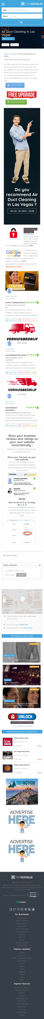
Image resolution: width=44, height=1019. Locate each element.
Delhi (22, 969)
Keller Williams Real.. (21, 738)
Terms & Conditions (22, 943)
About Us (22, 937)
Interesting (12, 320)
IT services (22, 1009)
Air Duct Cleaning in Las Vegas (22, 723)
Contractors (22, 1001)
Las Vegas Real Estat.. (22, 751)
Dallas (22, 980)
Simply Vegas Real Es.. (22, 765)
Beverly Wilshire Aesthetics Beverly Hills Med (21, 703)
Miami (22, 977)
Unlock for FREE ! (16, 85)
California (22, 966)
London (22, 953)
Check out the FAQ (22, 929)
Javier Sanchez (11, 296)
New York (22, 955)
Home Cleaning (22, 1004)
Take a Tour (22, 934)
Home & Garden (11, 555)
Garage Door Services (22, 987)
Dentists (22, 993)
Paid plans (14, 246)
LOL (24, 320)
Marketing (22, 996)
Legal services (22, 1012)
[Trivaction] (22, 792)
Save (6, 45)
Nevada (13, 54)
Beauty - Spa (9, 655)
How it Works (22, 926)
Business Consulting (22, 990)
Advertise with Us (22, 923)
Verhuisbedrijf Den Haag (15, 355)
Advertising (22, 1007)
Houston (22, 964)
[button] (5, 29)
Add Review (9, 39)
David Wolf (9, 401)
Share (15, 45)
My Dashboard (22, 918)
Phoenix (22, 974)
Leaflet (39, 613)
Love (33, 320)
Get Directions (12, 619)
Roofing (22, 1015)
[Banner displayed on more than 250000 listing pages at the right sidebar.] (22, 821)
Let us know (9, 264)
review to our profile (25, 726)
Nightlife (8, 680)
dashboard (22, 507)
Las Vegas (19, 746)
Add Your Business (22, 921)
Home (6, 54)
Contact (22, 940)
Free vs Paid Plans (22, 932)
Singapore (22, 972)
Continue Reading (30, 315)
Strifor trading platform (15, 302)
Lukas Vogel (9, 349)
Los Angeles (22, 961)
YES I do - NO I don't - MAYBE (22, 211)
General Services (22, 998)
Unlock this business (31, 237)
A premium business (18, 102)
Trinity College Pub (11, 682)
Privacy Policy (22, 945)
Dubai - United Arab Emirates (22, 958)
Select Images (9, 575)
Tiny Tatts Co (9, 658)
